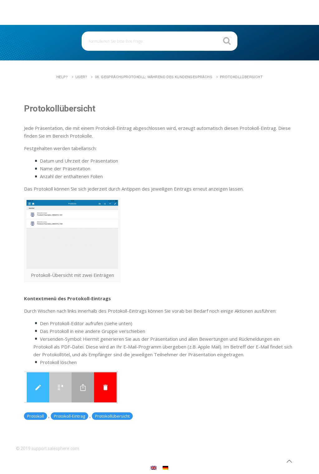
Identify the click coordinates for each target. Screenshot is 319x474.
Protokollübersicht (241, 76)
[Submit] (227, 41)
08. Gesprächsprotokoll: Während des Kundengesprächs (153, 76)
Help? (62, 76)
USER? (81, 76)
